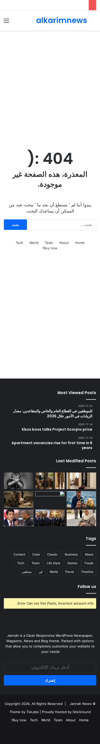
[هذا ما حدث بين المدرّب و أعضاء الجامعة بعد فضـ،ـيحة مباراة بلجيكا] (18, 518)
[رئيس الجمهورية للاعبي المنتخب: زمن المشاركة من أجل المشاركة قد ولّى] (50, 518)
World (33, 243)
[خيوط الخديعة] (18, 481)
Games (72, 563)
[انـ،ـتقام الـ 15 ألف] (50, 499)
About (64, 243)
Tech (19, 243)
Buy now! (50, 248)
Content (19, 554)
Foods (89, 563)
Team (49, 243)
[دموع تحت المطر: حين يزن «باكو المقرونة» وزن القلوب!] (18, 499)
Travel (69, 572)
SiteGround (82, 712)
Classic (52, 554)
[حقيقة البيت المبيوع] (81, 481)
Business (71, 554)
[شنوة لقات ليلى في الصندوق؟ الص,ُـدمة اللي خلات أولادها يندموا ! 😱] (81, 518)
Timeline (87, 572)
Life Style (53, 563)
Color (36, 554)
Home (80, 243)
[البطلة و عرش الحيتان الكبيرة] (81, 499)
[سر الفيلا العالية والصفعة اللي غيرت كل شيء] (50, 481)
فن (41, 572)
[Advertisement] (50, 85)
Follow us (87, 586)
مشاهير (27, 572)
